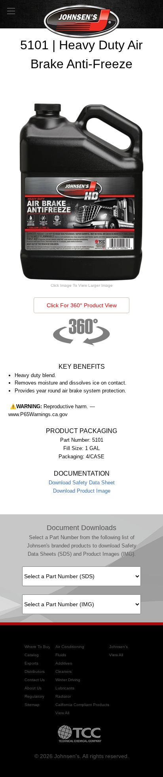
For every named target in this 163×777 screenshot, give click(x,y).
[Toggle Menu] (11, 11)
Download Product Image (81, 491)
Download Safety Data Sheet (82, 483)
